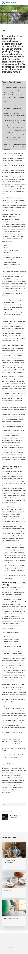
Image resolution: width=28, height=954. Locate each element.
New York (14, 10)
